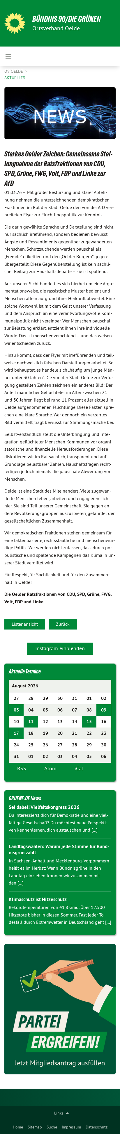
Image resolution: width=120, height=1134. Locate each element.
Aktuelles (14, 77)
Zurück (63, 624)
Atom (50, 768)
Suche (52, 1127)
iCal (79, 768)
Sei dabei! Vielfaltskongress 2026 (44, 807)
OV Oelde (14, 71)
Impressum (71, 1127)
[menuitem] (18, 1127)
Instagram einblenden (60, 648)
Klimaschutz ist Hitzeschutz (38, 899)
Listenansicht (25, 624)
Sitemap (35, 1127)
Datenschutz (96, 1127)
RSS (21, 768)
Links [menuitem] (58, 1113)
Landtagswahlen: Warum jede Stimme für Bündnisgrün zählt (59, 849)
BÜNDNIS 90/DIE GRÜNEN (66, 19)
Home (18, 1127)
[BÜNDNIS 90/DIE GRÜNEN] (14, 23)
